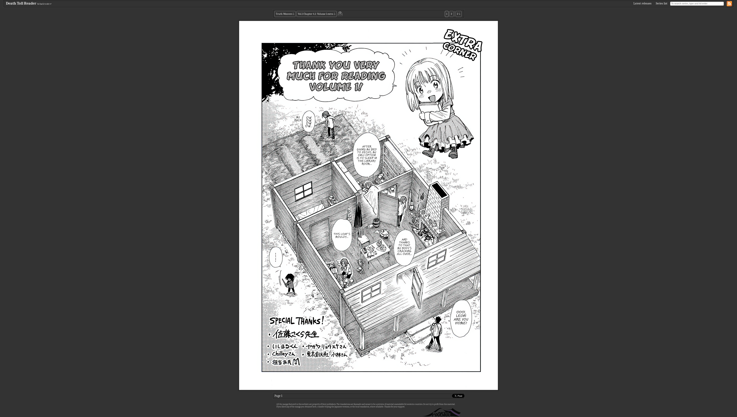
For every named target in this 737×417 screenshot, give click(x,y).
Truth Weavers (284, 14)
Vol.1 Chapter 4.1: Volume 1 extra (315, 14)
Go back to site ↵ (44, 4)
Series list (661, 3)
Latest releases (642, 3)
